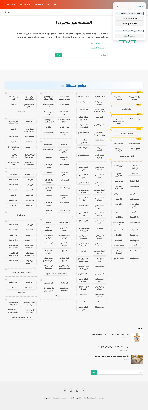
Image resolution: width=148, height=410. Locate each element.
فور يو (83, 251)
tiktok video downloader (13, 311)
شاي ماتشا (99, 307)
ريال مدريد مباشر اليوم (29, 98)
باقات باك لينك (84, 102)
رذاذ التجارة (118, 235)
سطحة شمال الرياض (64, 236)
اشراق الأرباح (119, 258)
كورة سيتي (48, 283)
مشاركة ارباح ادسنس (119, 98)
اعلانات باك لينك (64, 133)
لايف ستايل (38, 4)
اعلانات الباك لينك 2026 (83, 126)
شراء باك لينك (99, 97)
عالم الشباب (126, 109)
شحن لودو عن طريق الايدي (83, 267)
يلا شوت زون (29, 287)
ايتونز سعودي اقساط (99, 191)
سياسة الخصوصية (60, 398)
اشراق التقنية (119, 166)
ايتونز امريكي (84, 182)
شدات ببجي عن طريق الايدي (83, 229)
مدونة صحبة (134, 251)
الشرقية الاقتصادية (119, 187)
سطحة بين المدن (64, 229)
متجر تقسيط (84, 205)
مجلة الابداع (118, 217)
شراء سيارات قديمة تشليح (56, 273)
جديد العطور (25, 4)
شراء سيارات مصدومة (48, 267)
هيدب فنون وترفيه (99, 156)
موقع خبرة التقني (134, 205)
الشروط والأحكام (75, 398)
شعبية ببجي (99, 274)
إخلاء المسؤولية (90, 398)
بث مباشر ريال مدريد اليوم (48, 289)
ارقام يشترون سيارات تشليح (64, 267)
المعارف (134, 230)
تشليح (64, 250)
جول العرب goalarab (64, 289)
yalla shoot (48, 144)
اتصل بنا (47, 398)
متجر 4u (99, 228)
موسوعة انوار (135, 258)
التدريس (99, 117)
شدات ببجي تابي (83, 176)
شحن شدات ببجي (99, 260)
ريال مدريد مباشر (64, 158)
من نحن (101, 398)
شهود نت (118, 240)
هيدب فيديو (118, 230)
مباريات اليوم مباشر (64, 150)
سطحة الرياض (64, 222)
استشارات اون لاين (118, 223)
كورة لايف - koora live (29, 246)
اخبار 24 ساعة (83, 147)
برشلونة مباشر (48, 149)
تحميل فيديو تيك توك (13, 303)
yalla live (21, 112)
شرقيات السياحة (119, 252)
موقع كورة (21, 215)
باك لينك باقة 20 (48, 105)
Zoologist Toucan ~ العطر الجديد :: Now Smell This (110, 334)
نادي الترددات (135, 222)
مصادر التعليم (83, 132)
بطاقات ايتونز (84, 274)
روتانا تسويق (134, 217)
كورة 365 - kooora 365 (29, 163)
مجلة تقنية (99, 140)
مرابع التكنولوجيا (119, 174)
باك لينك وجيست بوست (99, 133)
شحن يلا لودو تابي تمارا (84, 237)
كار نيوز (119, 199)
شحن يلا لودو (99, 266)
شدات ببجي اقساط (99, 168)
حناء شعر (83, 294)
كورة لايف (29, 179)
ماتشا (84, 302)
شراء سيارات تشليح (64, 259)
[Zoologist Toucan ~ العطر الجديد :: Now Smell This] (137, 337)
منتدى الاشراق (99, 125)
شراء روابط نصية (99, 103)
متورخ (134, 212)
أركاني (134, 245)
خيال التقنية (134, 181)
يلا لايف (56, 296)
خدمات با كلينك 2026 (64, 120)
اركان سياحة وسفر (127, 156)
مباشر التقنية (119, 245)
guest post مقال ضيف (48, 98)
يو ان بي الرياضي (84, 141)
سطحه (48, 222)
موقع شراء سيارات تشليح (48, 259)
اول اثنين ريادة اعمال (134, 98)
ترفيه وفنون (11, 4)
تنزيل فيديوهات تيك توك (29, 311)
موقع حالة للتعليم (99, 148)
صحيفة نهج (134, 199)
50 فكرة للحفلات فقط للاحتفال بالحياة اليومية (112, 356)
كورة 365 (64, 283)
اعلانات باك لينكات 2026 (21, 273)
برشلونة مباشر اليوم (13, 98)
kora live (13, 174)
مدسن (118, 212)
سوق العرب (64, 104)
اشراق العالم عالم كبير (83, 118)
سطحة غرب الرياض (48, 236)
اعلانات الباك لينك (83, 110)
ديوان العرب (64, 127)
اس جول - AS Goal (13, 163)
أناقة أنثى (119, 204)
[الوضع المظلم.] (6, 12)
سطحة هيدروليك (48, 229)
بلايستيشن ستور (99, 280)
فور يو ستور (83, 220)
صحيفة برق (118, 143)
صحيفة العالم (83, 155)
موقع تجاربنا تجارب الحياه (49, 120)
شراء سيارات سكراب (48, 251)
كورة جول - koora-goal (29, 130)
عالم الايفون (134, 194)
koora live (13, 137)
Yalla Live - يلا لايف (13, 148)
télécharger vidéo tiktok (21, 317)
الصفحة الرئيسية (97, 48)
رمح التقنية (134, 235)
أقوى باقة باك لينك (48, 113)
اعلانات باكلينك (48, 132)
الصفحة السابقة (98, 43)
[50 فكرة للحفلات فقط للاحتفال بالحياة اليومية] (137, 359)
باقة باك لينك (134, 119)
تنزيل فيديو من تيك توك (29, 303)
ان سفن (134, 173)
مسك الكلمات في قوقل (134, 167)
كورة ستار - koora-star (13, 122)
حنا (99, 302)
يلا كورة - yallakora (13, 156)
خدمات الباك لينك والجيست (64, 98)
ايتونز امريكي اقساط (84, 244)
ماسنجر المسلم (127, 133)
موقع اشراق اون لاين (118, 149)
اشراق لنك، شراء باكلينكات (99, 110)
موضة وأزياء (51, 4)
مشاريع (48, 127)
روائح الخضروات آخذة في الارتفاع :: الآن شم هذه (112, 347)
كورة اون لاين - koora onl (29, 156)
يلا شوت (64, 144)
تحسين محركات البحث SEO (119, 121)
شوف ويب (119, 181)
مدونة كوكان (118, 194)
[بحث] (9, 12)
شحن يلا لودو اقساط (84, 191)
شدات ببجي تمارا (83, 168)
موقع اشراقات (134, 148)
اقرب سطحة (48, 243)
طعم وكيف (134, 240)
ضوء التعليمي (134, 143)
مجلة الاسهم (134, 186)
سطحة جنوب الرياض (64, 244)
